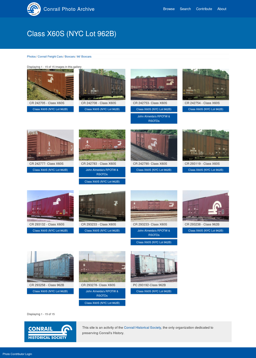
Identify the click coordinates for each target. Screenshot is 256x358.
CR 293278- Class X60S (98, 284)
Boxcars (70, 56)
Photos (31, 56)
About (221, 8)
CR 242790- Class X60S (150, 163)
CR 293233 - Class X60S (98, 224)
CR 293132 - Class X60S (46, 224)
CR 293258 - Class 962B (46, 284)
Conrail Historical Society (142, 327)
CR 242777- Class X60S (46, 163)
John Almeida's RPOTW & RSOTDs (154, 118)
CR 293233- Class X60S (150, 224)
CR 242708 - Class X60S (98, 102)
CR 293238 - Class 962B (202, 224)
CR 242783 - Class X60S (98, 163)
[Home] (35, 8)
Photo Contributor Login (17, 354)
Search (185, 8)
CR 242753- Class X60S (150, 102)
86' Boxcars (84, 56)
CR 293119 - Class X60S (202, 163)
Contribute (204, 8)
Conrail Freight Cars (50, 56)
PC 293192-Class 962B (149, 284)
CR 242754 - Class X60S (202, 102)
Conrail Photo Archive (69, 8)
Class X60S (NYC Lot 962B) (50, 109)
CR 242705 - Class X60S (46, 102)
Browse (169, 8)
